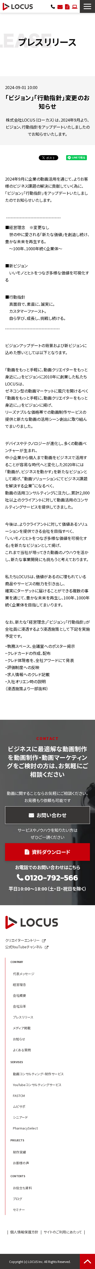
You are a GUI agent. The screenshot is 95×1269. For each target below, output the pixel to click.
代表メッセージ (23, 973)
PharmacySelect (25, 1128)
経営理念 (19, 984)
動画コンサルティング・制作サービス (38, 1073)
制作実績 (19, 1152)
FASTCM (19, 1095)
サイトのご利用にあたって (63, 1231)
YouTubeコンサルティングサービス (37, 1084)
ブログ (17, 1198)
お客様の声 (21, 1163)
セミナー (19, 1209)
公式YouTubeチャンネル (23, 946)
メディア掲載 (22, 1028)
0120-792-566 (53, 6)
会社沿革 (19, 1006)
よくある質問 (22, 1049)
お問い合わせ (60, 6)
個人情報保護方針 (24, 1231)
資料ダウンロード (67, 6)
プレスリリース (23, 1017)
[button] (87, 6)
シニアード (20, 1117)
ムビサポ (19, 1106)
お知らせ (19, 1039)
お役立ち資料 (22, 1187)
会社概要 (19, 995)
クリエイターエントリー (75, 6)
